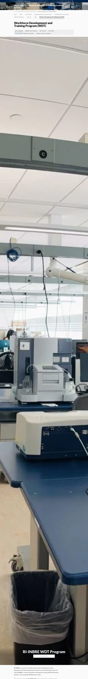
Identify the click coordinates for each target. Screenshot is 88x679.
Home (15, 14)
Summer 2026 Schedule (31, 31)
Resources (29, 17)
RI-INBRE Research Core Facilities (61, 14)
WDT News (51, 31)
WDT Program (19, 31)
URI (14, 11)
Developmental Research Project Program (43, 14)
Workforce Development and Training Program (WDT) (51, 17)
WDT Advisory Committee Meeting (24, 33)
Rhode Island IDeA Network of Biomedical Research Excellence (39, 5)
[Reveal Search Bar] (72, 1)
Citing (35, 17)
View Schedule (44, 656)
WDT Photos (43, 31)
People (21, 14)
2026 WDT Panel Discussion (43, 33)
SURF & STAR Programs (19, 17)
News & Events (28, 14)
